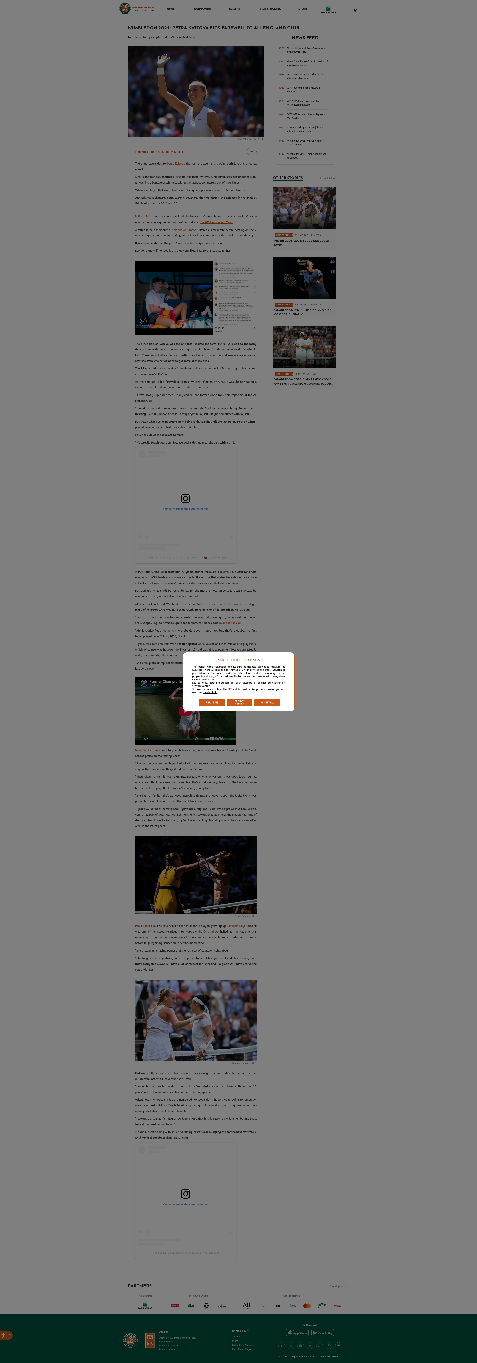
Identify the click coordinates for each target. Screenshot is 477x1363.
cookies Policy (210, 692)
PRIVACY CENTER (239, 702)
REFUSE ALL (212, 702)
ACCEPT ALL (267, 702)
